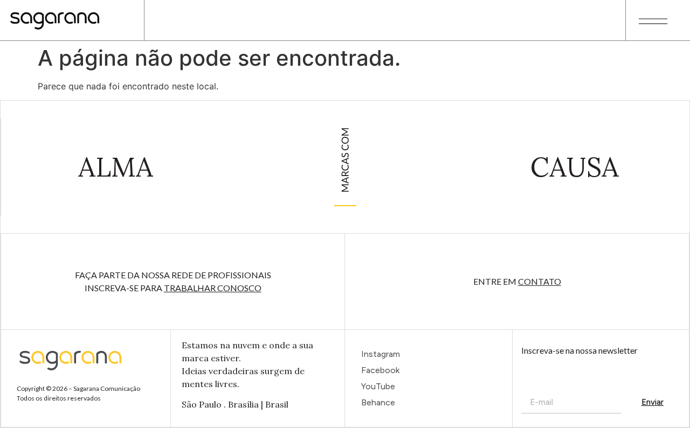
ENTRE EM (517, 281)
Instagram (380, 354)
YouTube (378, 386)
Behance (378, 402)
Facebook (380, 370)
